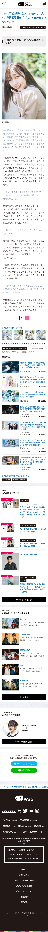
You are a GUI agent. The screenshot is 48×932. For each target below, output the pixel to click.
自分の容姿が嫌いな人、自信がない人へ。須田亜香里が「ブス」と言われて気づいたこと (24, 17)
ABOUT (24, 870)
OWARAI (12, 850)
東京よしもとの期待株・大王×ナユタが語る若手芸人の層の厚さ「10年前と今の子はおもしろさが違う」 (32, 409)
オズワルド (24, 680)
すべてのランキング (24, 599)
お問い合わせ (24, 875)
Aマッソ (23, 619)
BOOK (28, 854)
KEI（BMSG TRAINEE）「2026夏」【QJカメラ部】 (32, 544)
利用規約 (24, 902)
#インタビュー (6, 352)
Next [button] (42, 728)
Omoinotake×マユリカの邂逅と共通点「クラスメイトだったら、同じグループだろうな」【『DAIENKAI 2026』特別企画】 (33, 460)
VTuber (11, 854)
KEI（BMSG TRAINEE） (29, 554)
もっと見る (24, 697)
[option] (7, 335)
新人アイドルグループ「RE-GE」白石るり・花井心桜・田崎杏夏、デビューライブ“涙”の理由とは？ (33, 442)
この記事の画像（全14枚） (12, 327)
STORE (28, 859)
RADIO (20, 854)
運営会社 (24, 897)
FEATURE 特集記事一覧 (17, 787)
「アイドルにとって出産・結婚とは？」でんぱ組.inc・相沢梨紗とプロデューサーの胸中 (32, 394)
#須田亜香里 (38, 348)
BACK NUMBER (15, 859)
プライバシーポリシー (24, 891)
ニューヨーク (25, 634)
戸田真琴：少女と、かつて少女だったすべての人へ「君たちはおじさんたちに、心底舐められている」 (32, 365)
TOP (5, 787)
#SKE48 (31, 348)
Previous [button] (3, 728)
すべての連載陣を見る (24, 741)
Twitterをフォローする (25, 763)
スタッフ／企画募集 (24, 886)
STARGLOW (25, 650)
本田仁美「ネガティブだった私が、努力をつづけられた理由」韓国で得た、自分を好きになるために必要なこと (32, 380)
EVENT (36, 859)
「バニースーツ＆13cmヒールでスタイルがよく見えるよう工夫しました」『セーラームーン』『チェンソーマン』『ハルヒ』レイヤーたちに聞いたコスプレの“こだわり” (33, 510)
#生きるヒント (31, 352)
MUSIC (22, 850)
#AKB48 (22, 352)
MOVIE (30, 850)
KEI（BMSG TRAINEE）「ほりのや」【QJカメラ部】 (33, 530)
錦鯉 (21, 665)
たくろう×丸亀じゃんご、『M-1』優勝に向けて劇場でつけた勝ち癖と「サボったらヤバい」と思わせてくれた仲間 (33, 425)
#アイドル (15, 352)
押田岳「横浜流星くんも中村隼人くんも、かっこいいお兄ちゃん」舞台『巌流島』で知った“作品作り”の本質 (33, 588)
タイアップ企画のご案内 (24, 881)
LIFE (36, 854)
